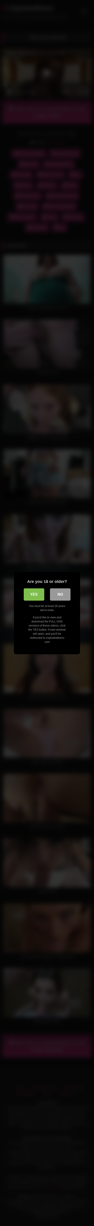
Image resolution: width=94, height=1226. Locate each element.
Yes (34, 594)
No (60, 594)
